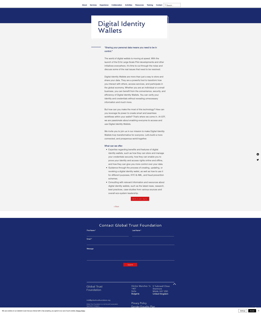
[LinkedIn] (258, 154)
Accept (252, 311)
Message (90, 248)
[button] (84, 5)
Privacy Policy (80, 311)
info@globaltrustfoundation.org (98, 300)
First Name (91, 230)
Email (89, 239)
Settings (242, 311)
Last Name (136, 230)
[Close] (258, 310)
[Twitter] (258, 160)
